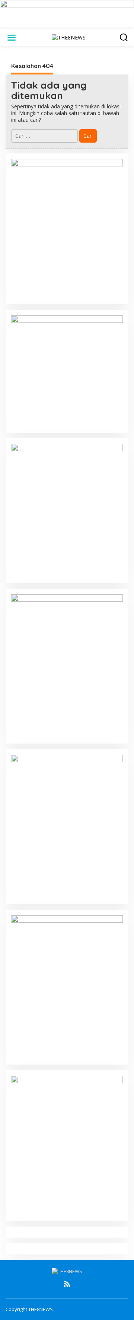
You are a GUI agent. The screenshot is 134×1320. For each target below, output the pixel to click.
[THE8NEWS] (69, 37)
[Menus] (11, 37)
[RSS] (67, 1284)
